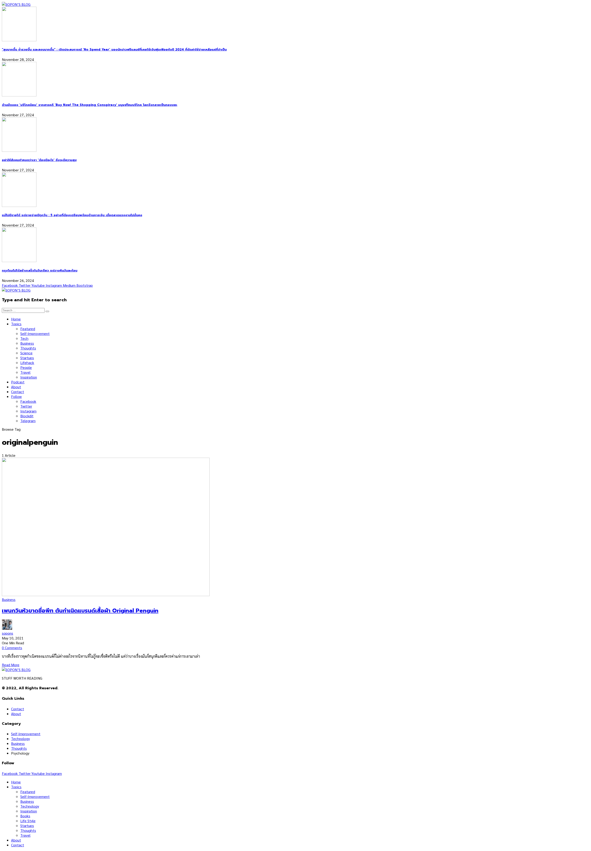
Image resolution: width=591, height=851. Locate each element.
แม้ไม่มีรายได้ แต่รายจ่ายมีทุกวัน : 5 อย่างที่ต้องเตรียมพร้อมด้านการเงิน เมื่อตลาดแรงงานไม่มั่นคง (72, 215)
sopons (7, 633)
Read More (10, 664)
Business (8, 599)
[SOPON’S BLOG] (16, 4)
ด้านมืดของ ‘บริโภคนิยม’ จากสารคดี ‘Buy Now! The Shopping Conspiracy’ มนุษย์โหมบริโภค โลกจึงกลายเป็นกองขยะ (89, 105)
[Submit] (47, 311)
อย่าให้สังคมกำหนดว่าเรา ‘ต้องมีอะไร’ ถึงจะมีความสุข (39, 160)
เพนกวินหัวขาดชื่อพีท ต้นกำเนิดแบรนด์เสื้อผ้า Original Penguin (80, 610)
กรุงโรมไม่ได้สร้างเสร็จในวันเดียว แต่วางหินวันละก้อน (39, 270)
